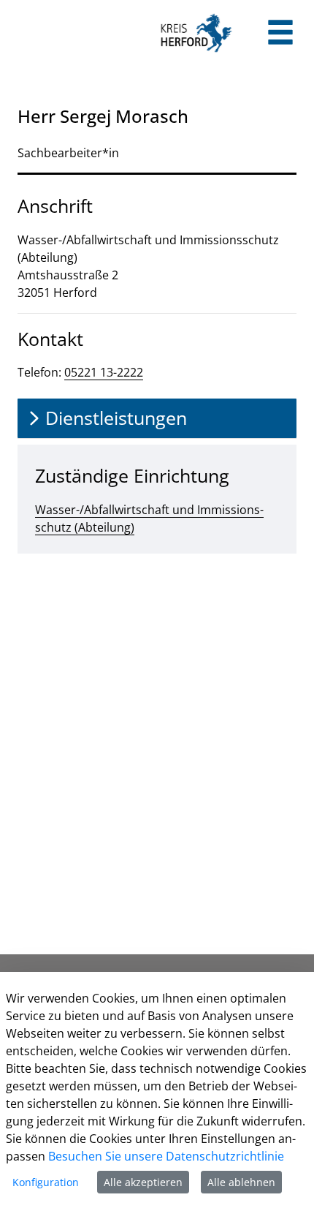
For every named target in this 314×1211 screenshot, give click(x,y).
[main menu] (280, 34)
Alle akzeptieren (143, 1182)
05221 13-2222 (103, 372)
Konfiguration (45, 1182)
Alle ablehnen (241, 1182)
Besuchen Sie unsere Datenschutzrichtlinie (166, 1156)
